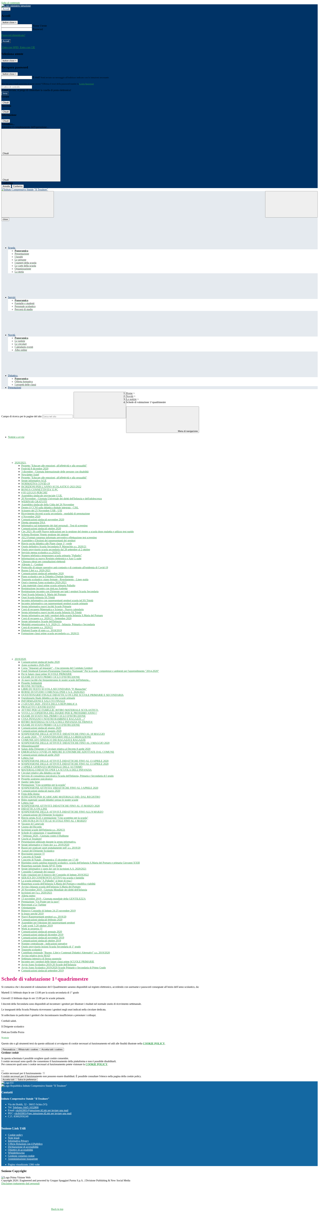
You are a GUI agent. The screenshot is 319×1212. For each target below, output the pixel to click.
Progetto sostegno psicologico (37, 778)
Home (129, 393)
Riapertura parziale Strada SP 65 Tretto (41, 865)
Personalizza (9, 1049)
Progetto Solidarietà (31, 683)
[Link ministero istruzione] (16, 5)
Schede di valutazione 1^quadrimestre (41, 832)
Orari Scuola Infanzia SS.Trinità (38, 597)
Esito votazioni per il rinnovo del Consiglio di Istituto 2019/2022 (55, 874)
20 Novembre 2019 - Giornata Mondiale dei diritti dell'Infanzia (54, 889)
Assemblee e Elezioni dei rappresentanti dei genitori (48, 540)
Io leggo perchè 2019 (32, 913)
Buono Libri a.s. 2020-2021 (36, 570)
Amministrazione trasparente (23, 1158)
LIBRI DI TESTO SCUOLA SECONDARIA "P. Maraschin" (54, 689)
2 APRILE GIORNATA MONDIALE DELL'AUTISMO (51, 766)
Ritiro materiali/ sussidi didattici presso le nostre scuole (49, 799)
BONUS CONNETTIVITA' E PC (39, 489)
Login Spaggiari (86, 84)
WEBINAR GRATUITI (34, 501)
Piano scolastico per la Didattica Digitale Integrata (47, 576)
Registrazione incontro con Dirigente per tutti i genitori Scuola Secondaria (60, 591)
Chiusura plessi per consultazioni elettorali (43, 561)
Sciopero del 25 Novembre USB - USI (41, 510)
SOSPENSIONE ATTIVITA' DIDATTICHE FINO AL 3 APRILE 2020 (59, 787)
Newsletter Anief (30, 474)
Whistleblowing (16, 1152)
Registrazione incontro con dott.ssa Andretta (44, 588)
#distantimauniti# (30, 745)
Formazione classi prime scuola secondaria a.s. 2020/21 (50, 633)
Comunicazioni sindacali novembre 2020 (42, 519)
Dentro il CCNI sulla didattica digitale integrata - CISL (50, 507)
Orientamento (28, 907)
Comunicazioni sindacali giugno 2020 (41, 728)
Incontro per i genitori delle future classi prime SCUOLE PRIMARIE (57, 961)
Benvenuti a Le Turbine (33, 904)
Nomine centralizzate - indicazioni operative (44, 943)
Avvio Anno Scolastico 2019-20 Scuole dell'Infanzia (48, 964)
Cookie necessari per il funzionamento (21, 1073)
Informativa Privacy (18, 1140)
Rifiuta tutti (28, 1049)
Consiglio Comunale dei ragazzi (38, 871)
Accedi (6, 9)
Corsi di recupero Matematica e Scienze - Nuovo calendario (52, 609)
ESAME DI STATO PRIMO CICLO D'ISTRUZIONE (50, 677)
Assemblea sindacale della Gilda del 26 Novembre (47, 504)
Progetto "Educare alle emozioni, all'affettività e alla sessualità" (54, 465)
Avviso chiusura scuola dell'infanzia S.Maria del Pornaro (51, 886)
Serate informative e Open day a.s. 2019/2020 (45, 844)
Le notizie (131, 399)
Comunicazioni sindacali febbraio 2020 (41, 919)
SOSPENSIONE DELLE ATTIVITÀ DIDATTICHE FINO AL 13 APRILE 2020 (64, 760)
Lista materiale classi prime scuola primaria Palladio (48, 585)
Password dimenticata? (13, 35)
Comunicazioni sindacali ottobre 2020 (41, 528)
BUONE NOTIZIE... (32, 686)
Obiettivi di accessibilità (20, 1149)
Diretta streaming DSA (33, 522)
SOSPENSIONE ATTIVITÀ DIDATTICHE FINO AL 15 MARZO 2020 (60, 805)
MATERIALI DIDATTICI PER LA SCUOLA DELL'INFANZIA (56, 769)
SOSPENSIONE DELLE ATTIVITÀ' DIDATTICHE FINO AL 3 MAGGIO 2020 (65, 742)
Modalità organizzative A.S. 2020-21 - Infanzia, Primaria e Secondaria (58, 624)
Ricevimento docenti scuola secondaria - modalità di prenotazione (55, 513)
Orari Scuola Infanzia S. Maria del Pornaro (43, 594)
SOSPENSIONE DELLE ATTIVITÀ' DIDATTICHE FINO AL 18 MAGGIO (63, 733)
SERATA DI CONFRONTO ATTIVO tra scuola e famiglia (52, 877)
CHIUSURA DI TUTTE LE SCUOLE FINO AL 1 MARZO (54, 820)
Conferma (17, 186)
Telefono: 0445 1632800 (26, 1107)
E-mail (36, 77)
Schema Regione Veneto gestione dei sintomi (44, 534)
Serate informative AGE (34, 480)
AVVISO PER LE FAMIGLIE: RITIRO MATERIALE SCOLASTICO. (60, 710)
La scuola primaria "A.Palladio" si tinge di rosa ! (46, 880)
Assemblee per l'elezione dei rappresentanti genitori (48, 922)
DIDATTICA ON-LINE (34, 808)
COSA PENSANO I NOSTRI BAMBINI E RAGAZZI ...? (53, 719)
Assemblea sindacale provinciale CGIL (41, 495)
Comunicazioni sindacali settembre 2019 (42, 970)
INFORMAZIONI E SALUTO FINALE (43, 701)
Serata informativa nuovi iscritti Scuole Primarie (46, 606)
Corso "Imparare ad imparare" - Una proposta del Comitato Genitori (57, 668)
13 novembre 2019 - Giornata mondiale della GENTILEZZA (53, 898)
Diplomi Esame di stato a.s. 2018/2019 (41, 630)
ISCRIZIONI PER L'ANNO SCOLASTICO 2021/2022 (51, 486)
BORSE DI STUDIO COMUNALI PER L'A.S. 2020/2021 (53, 692)
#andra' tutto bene (30, 781)
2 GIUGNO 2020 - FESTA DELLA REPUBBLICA (49, 704)
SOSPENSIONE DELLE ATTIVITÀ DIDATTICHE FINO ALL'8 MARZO (62, 811)
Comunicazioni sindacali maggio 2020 (41, 730)
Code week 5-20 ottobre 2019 (37, 925)
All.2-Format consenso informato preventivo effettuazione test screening (59, 537)
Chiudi (6, 102)
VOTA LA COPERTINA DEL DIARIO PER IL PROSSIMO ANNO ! (59, 713)
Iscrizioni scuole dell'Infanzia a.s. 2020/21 (43, 829)
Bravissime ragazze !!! (33, 853)
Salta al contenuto (10, 2)
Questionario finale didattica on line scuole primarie (48, 698)
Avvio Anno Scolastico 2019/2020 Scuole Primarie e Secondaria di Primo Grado (63, 967)
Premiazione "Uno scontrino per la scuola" (43, 784)
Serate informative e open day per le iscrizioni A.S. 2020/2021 (53, 868)
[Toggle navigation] (27, 204)
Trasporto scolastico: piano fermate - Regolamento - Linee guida (54, 579)
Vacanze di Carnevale (32, 823)
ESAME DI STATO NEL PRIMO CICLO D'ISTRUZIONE (53, 716)
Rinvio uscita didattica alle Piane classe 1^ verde (46, 543)
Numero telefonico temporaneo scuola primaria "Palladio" (51, 555)
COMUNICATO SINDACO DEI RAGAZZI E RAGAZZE (53, 739)
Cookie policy (15, 1134)
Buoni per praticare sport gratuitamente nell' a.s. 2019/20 (50, 847)
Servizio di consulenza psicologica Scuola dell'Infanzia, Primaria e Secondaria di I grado (67, 775)
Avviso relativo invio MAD (35, 955)
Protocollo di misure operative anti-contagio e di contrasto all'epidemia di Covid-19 (64, 567)
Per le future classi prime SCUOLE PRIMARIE (46, 674)
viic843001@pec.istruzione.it (42, 1113)
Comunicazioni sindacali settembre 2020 (42, 573)
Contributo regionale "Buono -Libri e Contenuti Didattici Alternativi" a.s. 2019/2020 (65, 952)
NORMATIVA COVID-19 (35, 483)
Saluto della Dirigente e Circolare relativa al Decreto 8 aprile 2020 (55, 748)
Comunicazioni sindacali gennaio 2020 (41, 931)
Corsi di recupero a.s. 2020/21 (37, 627)
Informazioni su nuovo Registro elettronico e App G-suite (51, 558)
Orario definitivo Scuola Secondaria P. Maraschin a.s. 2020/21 (53, 546)
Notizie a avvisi (16, 437)
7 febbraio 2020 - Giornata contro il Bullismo (45, 835)
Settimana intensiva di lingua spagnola (41, 958)
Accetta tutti (52, 1049)
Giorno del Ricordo (31, 826)
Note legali (13, 1137)
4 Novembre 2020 (30, 516)
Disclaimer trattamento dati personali (20, 1183)
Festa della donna (30, 793)
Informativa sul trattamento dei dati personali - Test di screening (54, 525)
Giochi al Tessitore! (31, 838)
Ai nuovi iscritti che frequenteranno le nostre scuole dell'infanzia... (55, 680)
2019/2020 (21, 659)
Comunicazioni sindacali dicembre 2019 (42, 934)
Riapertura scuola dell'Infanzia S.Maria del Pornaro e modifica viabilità (58, 883)
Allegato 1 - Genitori (32, 564)
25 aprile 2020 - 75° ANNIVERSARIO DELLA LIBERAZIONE (56, 736)
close (5, 219)
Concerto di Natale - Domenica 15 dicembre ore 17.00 (49, 859)
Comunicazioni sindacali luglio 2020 (40, 662)
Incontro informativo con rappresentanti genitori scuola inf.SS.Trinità (57, 600)
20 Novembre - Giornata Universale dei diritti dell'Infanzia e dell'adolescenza (61, 498)
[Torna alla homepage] (159, 189)
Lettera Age (27, 757)
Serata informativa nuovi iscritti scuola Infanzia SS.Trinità (51, 612)
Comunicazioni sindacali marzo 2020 (40, 790)
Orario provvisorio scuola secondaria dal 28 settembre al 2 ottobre (55, 549)
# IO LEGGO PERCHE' (34, 492)
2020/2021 (21, 462)
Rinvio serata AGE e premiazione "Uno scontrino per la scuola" (54, 817)
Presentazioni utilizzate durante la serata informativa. (48, 841)
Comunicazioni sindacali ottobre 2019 (41, 940)
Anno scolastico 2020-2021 (35, 665)
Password (38, 29)
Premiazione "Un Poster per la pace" (40, 901)
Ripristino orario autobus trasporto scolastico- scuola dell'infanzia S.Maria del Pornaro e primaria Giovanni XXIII (80, 862)
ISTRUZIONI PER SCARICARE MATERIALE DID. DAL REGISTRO (60, 796)
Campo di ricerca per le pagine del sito (21, 416)
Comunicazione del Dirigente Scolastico (42, 814)
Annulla (6, 186)
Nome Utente (40, 25)
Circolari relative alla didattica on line (40, 772)
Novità (129, 396)
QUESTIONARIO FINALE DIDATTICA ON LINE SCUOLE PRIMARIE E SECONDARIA (72, 695)
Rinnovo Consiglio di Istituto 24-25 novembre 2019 (48, 910)
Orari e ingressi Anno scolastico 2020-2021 (44, 582)
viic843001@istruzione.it (41, 1110)
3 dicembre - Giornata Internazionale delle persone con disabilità (55, 471)
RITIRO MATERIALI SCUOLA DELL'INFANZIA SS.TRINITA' (57, 722)
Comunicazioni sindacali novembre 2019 (42, 937)
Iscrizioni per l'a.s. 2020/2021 (36, 892)
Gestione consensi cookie (21, 1155)
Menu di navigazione (187, 431)
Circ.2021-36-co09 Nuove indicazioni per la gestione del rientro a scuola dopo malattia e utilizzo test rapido (77, 531)
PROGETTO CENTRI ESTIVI (38, 707)
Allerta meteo (28, 895)
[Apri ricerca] (291, 204)
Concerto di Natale (31, 856)
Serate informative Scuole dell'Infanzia (41, 621)
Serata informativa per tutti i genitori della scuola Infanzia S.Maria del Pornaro (62, 615)
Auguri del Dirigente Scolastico (37, 850)
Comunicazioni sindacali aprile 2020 (40, 754)
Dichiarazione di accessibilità (23, 1146)
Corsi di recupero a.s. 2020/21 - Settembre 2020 (46, 618)
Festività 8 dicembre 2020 (34, 468)
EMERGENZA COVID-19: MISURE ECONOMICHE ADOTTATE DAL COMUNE (67, 751)
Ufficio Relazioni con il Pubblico (25, 1143)
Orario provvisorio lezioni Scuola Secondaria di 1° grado (51, 946)
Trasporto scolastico (31, 949)
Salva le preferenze (27, 1079)
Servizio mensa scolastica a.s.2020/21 (41, 552)
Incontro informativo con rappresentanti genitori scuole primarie (54, 603)
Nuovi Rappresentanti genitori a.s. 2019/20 (43, 916)
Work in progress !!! (31, 928)
